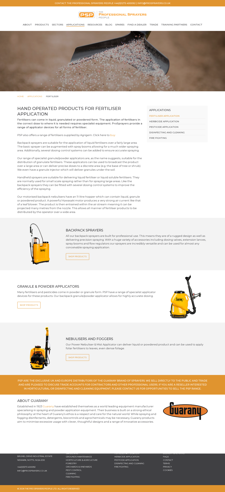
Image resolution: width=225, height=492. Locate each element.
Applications (34, 96)
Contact (168, 460)
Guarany (48, 406)
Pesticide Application (163, 127)
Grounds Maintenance (79, 456)
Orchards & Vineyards (79, 467)
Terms (166, 463)
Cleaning (71, 473)
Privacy (167, 467)
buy (112, 135)
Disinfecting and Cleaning (167, 132)
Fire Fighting (158, 138)
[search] (203, 15)
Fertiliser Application (164, 116)
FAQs (166, 456)
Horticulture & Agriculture (82, 460)
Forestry (71, 463)
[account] (211, 15)
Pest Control (74, 470)
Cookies (168, 470)
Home (20, 96)
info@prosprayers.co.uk (32, 470)
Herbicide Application (164, 121)
